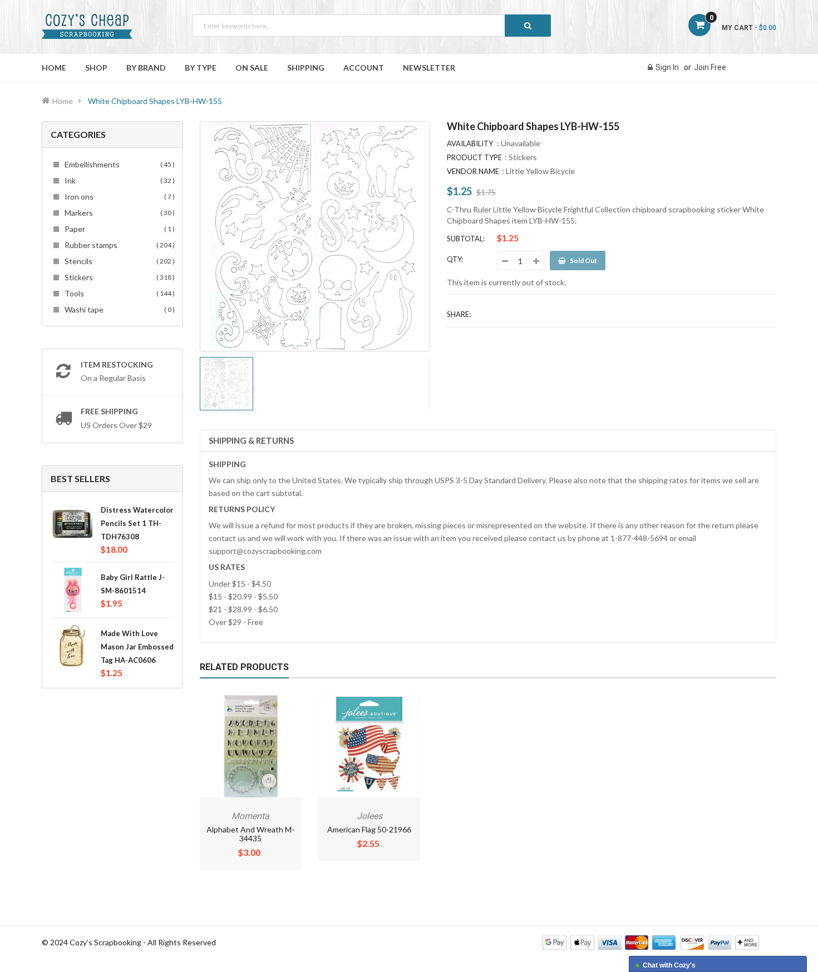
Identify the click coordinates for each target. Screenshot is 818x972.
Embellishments (118, 164)
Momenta (250, 816)
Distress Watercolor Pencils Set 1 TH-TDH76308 (137, 523)
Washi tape (118, 309)
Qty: (455, 259)
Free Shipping (109, 411)
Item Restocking (117, 364)
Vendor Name (473, 171)
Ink (118, 180)
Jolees (369, 816)
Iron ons (118, 196)
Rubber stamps (118, 245)
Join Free (710, 67)
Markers (118, 212)
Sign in (667, 67)
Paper (118, 229)
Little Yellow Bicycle (540, 171)
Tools (118, 293)
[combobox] (371, 25)
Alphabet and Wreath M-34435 (250, 834)
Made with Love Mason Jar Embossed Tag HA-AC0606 (137, 646)
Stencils (118, 261)
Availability (470, 143)
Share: (459, 314)
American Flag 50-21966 (369, 829)
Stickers (118, 277)
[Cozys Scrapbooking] (650, 941)
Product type (474, 157)
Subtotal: (466, 238)
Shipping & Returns (251, 440)
